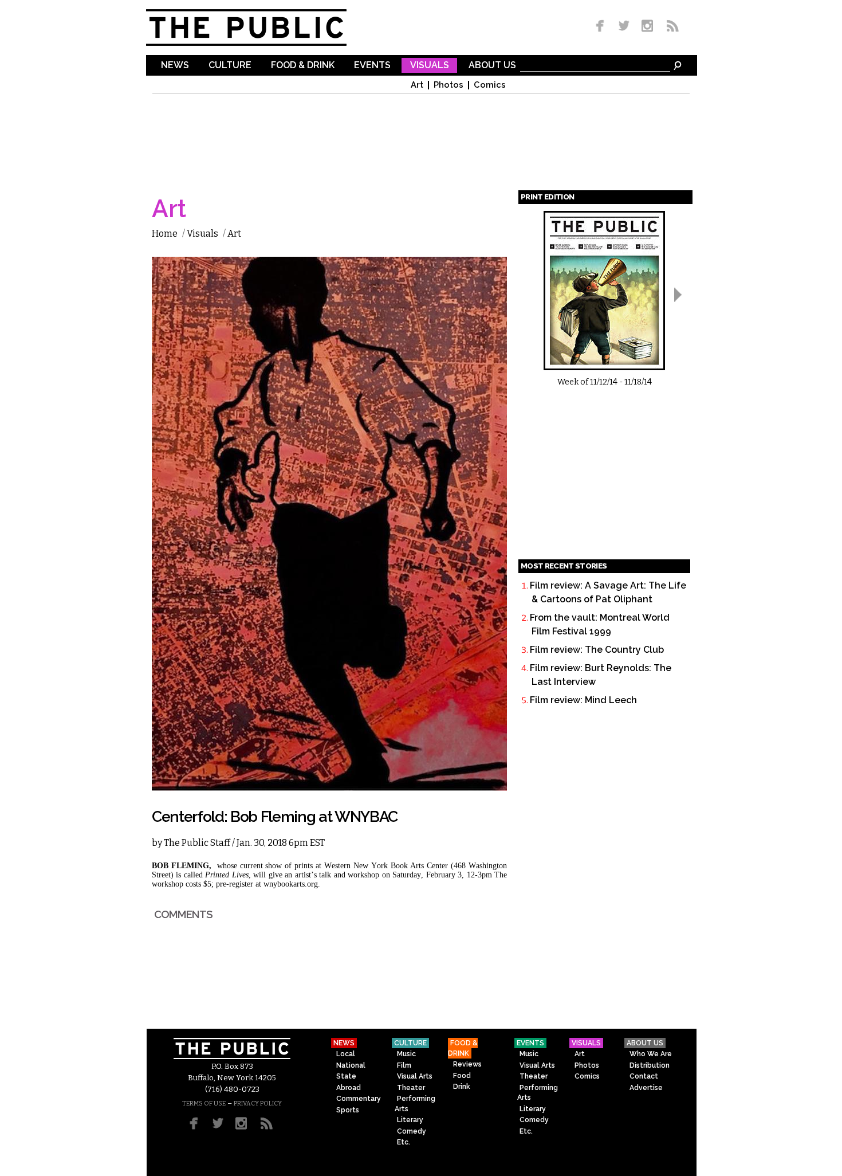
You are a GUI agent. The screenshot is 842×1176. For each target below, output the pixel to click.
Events (372, 65)
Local (345, 1054)
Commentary (358, 1099)
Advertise (646, 1088)
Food (462, 1076)
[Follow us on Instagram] (647, 26)
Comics (490, 85)
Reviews (467, 1064)
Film (404, 1065)
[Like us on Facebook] (602, 26)
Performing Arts (415, 1103)
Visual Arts (414, 1076)
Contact (643, 1076)
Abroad (348, 1088)
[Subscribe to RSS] (669, 26)
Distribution (649, 1065)
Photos (448, 85)
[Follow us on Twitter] (624, 26)
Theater (411, 1088)
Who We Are (650, 1054)
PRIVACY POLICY (258, 1103)
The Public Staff (197, 842)
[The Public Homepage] (260, 27)
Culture (229, 65)
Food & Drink (303, 65)
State (346, 1076)
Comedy (411, 1131)
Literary (410, 1120)
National (350, 1065)
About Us (492, 65)
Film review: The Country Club (597, 649)
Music (406, 1054)
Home (165, 233)
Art (417, 85)
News (175, 65)
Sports (347, 1110)
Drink (461, 1087)
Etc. (403, 1142)
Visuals (429, 65)
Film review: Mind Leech (583, 700)
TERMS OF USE (204, 1103)
